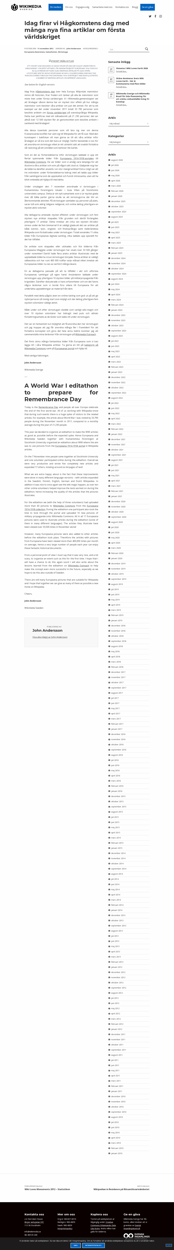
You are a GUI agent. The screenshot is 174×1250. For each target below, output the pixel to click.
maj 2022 (115, 413)
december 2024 (118, 258)
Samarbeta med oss (102, 7)
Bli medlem (55, 7)
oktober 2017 (117, 682)
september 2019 (118, 579)
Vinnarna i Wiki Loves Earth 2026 (132, 68)
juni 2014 (115, 884)
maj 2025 (115, 232)
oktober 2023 (117, 325)
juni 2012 (115, 1003)
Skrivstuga (63, 52)
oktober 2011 (117, 1044)
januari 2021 (116, 496)
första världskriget (56, 112)
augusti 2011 (117, 1055)
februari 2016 (117, 786)
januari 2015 (116, 848)
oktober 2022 (117, 387)
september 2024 (118, 273)
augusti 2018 (117, 646)
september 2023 (118, 330)
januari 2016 (116, 791)
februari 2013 (117, 962)
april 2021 (115, 480)
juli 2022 (115, 403)
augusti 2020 (117, 522)
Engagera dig (82, 7)
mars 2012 (116, 1019)
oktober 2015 (117, 801)
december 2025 (118, 201)
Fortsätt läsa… (121, 71)
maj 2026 (115, 175)
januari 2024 (116, 310)
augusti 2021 (117, 460)
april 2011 (115, 1075)
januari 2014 (116, 910)
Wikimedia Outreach (85, 334)
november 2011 (118, 1039)
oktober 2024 (117, 268)
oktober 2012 (117, 982)
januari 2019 (116, 620)
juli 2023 (115, 341)
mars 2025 (116, 242)
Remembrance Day (48, 407)
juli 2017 (115, 698)
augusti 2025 (117, 216)
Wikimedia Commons (35, 161)
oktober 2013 (117, 920)
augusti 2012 (117, 993)
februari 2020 (117, 553)
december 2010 (118, 1096)
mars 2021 (116, 486)
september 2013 (118, 925)
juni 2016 (115, 765)
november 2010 (118, 1101)
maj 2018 (115, 651)
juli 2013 (115, 936)
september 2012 (118, 987)
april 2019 (115, 605)
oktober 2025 (117, 206)
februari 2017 (117, 724)
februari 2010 (117, 1148)
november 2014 (118, 858)
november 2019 (118, 568)
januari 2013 (116, 967)
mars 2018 (116, 661)
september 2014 (118, 868)
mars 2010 (116, 1143)
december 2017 (118, 672)
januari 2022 (116, 434)
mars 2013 (116, 956)
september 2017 (118, 687)
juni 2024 (115, 284)
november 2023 (118, 320)
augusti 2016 (117, 755)
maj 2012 (115, 1008)
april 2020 (115, 542)
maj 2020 (115, 537)
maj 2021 (115, 475)
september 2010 (118, 1112)
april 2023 (115, 356)
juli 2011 (115, 1060)
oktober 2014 (117, 863)
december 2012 (118, 972)
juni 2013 (115, 941)
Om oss (69, 7)
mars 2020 (116, 548)
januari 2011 (116, 1091)
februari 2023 (117, 367)
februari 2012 (117, 1024)
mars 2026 (116, 186)
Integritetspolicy (65, 1228)
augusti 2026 (117, 160)
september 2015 (118, 806)
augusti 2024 (117, 279)
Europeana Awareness (34, 52)
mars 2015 (116, 837)
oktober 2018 (117, 636)
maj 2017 (115, 708)
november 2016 (118, 739)
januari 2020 (116, 558)
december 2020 (118, 501)
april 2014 (115, 894)
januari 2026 (116, 196)
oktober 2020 (117, 511)
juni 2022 (115, 408)
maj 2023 (115, 351)
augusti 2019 (117, 584)
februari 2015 (117, 843)
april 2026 (115, 180)
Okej (76, 1245)
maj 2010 (115, 1132)
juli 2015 (115, 817)
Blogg (135, 7)
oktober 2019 (117, 574)
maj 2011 (115, 1070)
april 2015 (115, 832)
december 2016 (118, 734)
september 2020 (118, 517)
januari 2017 (116, 729)
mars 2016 (116, 780)
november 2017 (118, 677)
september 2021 (118, 455)
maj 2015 (115, 827)
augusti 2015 (117, 811)
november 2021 (118, 444)
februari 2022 (117, 429)
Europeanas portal (64, 348)
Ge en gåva (147, 7)
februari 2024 (117, 305)
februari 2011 (117, 1086)
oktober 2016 (117, 744)
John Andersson (73, 48)
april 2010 (115, 1137)
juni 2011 (115, 1065)
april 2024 (115, 294)
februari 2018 (117, 667)
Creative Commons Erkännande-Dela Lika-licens (103, 1225)
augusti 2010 (117, 1117)
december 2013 (118, 915)
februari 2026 (117, 191)
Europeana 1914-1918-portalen (77, 158)
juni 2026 (115, 170)
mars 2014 (116, 900)
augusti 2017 (117, 693)
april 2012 (115, 1013)
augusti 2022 (117, 398)
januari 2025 (116, 253)
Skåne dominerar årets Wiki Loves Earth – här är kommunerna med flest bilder (131, 81)
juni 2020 (115, 532)
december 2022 (118, 377)
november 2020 (118, 506)
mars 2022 (116, 424)
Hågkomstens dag (45, 91)
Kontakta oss (122, 7)
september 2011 (118, 1050)
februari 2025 (117, 248)
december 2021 (118, 439)
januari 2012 (116, 1029)
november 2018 (118, 630)
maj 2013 (115, 946)
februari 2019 (117, 615)
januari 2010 (116, 1153)
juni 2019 (115, 594)
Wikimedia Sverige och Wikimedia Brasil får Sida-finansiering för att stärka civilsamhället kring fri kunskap (133, 97)
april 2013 (115, 951)
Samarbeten (51, 52)
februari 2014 (117, 905)
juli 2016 (115, 760)
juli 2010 (115, 1122)
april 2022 (115, 418)
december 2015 (118, 796)
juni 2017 (115, 703)
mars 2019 (116, 610)
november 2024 (118, 263)
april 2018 (115, 656)
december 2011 (118, 1034)
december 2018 (118, 625)
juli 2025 (115, 222)
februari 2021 (117, 491)
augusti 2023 (117, 336)
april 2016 (115, 775)
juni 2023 (115, 346)
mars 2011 (116, 1080)
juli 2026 (115, 165)
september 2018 (118, 641)
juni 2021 (115, 470)
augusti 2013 (117, 930)
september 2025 (118, 211)
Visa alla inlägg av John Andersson (49, 637)
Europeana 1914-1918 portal (70, 445)
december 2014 (118, 853)
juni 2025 (115, 227)
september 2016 (118, 749)
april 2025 (115, 237)
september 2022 (118, 392)
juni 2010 (115, 1127)
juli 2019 (115, 589)
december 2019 (118, 563)
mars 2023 (116, 361)
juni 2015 (115, 822)
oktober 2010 (117, 1106)
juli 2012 (115, 998)
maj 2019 (115, 599)
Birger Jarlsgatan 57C (34, 1222)
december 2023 (118, 315)
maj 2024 (115, 289)
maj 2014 (115, 889)
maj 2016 (115, 770)
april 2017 (115, 713)
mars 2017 (116, 718)
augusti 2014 (117, 874)
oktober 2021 (117, 449)
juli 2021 (115, 465)
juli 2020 (115, 527)
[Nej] (169, 1245)
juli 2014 (115, 879)
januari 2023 (116, 372)
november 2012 (118, 977)
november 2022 (118, 382)
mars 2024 (116, 299)
